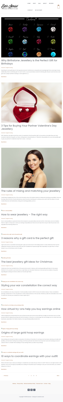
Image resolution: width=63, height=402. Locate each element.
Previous (5, 375)
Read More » (4, 76)
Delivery (14, 383)
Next (58, 375)
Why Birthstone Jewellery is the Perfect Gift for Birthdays (29, 62)
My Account (38, 10)
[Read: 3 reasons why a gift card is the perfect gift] (11, 234)
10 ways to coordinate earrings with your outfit (29, 356)
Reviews (51, 3)
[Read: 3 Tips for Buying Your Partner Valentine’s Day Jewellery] (31, 102)
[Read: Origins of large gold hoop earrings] (9, 328)
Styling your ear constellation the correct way (29, 285)
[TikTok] (34, 390)
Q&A (39, 3)
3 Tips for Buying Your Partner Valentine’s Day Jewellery (29, 127)
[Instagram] (31, 390)
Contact (30, 10)
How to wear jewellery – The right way (24, 214)
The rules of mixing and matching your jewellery (30, 191)
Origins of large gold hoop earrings (22, 332)
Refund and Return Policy (29, 383)
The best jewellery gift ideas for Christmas (26, 261)
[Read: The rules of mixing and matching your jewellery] (31, 167)
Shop (34, 3)
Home (29, 3)
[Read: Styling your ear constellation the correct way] (12, 281)
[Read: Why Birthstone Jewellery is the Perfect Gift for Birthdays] (31, 37)
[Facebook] (29, 390)
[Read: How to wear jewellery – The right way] (6, 210)
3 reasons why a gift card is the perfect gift (27, 238)
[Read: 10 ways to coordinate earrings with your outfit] (12, 352)
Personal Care (39, 383)
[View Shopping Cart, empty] (59, 6)
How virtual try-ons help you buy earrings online (30, 309)
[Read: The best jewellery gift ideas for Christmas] (6, 257)
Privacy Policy (20, 383)
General (3, 67)
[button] (61, 6)
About (45, 3)
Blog (49, 383)
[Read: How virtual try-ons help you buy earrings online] (12, 305)
